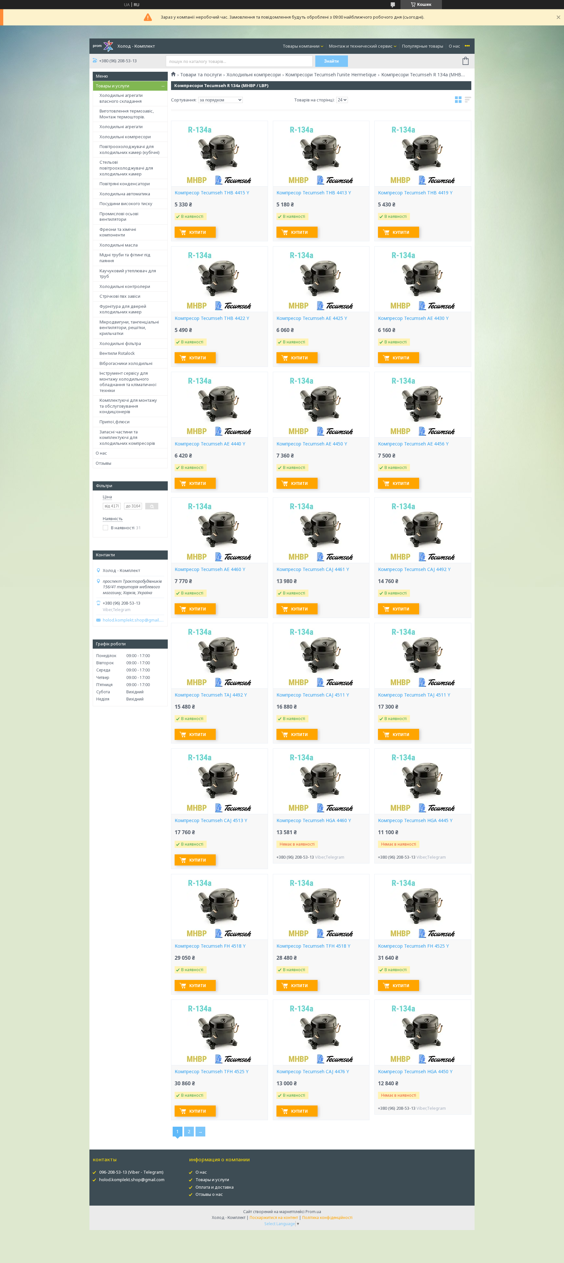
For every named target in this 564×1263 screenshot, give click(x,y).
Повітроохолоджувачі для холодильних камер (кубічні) (130, 149)
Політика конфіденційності (327, 1217)
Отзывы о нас (209, 1194)
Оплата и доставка (215, 1187)
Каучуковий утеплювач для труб (128, 273)
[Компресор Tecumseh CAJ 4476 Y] (321, 1032)
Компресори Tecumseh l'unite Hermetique (330, 75)
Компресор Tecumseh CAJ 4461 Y (312, 569)
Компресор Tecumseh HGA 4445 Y (415, 820)
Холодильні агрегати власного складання (121, 98)
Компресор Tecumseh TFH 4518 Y (313, 946)
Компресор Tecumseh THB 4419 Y (415, 193)
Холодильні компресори (125, 137)
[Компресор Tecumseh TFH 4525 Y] (219, 1032)
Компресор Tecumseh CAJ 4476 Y (312, 1072)
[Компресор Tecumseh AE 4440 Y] (219, 404)
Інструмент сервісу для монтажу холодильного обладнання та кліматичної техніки (128, 381)
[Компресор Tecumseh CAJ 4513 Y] (219, 781)
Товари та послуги (201, 75)
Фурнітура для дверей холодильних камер (123, 309)
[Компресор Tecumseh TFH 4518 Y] (321, 907)
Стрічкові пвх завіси (120, 296)
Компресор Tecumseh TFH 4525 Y (211, 1072)
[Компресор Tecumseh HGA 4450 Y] (423, 1032)
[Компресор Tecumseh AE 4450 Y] (321, 404)
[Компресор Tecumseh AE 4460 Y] (219, 530)
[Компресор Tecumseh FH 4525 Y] (423, 907)
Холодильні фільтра (120, 343)
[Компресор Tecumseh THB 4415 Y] (219, 153)
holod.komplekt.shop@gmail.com (133, 620)
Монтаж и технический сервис (361, 46)
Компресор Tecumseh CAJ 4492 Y (414, 569)
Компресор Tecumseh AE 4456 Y (413, 444)
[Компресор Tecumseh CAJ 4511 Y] (321, 655)
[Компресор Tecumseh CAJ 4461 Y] (321, 530)
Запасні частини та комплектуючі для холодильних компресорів (127, 437)
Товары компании (301, 46)
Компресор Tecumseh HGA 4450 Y (415, 1072)
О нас (454, 46)
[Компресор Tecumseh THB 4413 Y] (321, 153)
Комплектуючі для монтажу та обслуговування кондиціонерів (128, 405)
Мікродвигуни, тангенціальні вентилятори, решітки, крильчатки (129, 327)
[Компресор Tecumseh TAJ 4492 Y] (219, 655)
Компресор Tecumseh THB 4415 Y (212, 193)
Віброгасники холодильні (126, 363)
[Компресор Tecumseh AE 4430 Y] (423, 279)
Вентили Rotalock (117, 353)
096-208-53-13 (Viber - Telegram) (131, 1172)
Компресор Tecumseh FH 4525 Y (413, 946)
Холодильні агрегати (121, 126)
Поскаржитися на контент (274, 1217)
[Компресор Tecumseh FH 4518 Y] (219, 907)
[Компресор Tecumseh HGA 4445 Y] (423, 781)
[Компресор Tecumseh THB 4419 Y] (423, 153)
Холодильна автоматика (125, 194)
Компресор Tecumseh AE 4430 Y (413, 318)
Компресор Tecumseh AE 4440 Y (210, 444)
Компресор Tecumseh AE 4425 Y (311, 318)
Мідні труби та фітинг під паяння (125, 257)
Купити (197, 232)
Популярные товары (422, 46)
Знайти (331, 61)
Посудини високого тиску (126, 203)
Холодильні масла (119, 245)
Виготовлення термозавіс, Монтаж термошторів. (127, 114)
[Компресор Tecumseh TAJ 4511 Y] (423, 655)
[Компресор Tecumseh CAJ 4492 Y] (423, 530)
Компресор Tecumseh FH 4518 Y (210, 946)
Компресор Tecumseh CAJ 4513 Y (211, 820)
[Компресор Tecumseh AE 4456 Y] (423, 404)
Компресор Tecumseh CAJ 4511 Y (312, 695)
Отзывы (103, 463)
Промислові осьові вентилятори (119, 216)
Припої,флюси (115, 422)
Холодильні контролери (125, 286)
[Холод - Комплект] (103, 46)
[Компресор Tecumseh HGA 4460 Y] (321, 781)
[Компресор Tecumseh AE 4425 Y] (321, 279)
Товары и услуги (112, 86)
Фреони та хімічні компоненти (118, 232)
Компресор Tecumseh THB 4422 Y (212, 318)
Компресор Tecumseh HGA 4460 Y (313, 820)
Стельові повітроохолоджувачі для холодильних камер (126, 167)
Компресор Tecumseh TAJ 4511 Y (414, 695)
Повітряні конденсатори (125, 184)
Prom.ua (313, 1211)
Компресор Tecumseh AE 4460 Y (210, 569)
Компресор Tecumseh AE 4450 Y (311, 444)
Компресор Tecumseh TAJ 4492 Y (211, 695)
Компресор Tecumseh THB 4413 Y (313, 193)
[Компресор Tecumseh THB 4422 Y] (219, 279)
